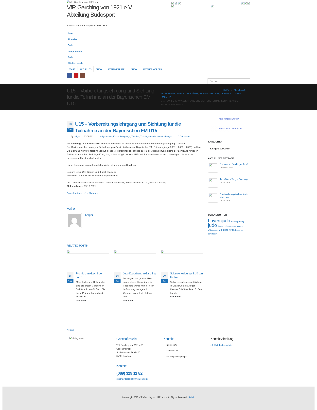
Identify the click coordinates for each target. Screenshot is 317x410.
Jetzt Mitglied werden (229, 119)
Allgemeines (106, 136)
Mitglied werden (76, 63)
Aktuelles (72, 39)
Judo (70, 57)
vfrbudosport (213, 230)
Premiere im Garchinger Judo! (234, 164)
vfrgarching (238, 230)
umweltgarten (237, 226)
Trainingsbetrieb (148, 136)
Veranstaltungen (164, 136)
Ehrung (234, 222)
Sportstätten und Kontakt (231, 128)
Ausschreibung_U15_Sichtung (82, 193)
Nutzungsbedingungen (176, 357)
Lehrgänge (125, 136)
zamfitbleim (212, 234)
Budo (70, 45)
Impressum (171, 345)
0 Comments (184, 136)
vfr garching (226, 229)
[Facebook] (69, 75)
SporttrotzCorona (224, 226)
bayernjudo (219, 220)
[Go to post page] (88, 260)
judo (212, 225)
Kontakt (70, 330)
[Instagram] (82, 75)
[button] (246, 50)
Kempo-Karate (75, 51)
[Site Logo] (183, 17)
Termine (135, 136)
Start (70, 33)
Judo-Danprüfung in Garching (139, 273)
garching (240, 222)
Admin (192, 397)
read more (81, 300)
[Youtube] (76, 75)
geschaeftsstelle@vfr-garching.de (132, 379)
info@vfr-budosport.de (221, 345)
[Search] (245, 81)
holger (77, 136)
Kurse (116, 136)
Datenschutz (172, 351)
